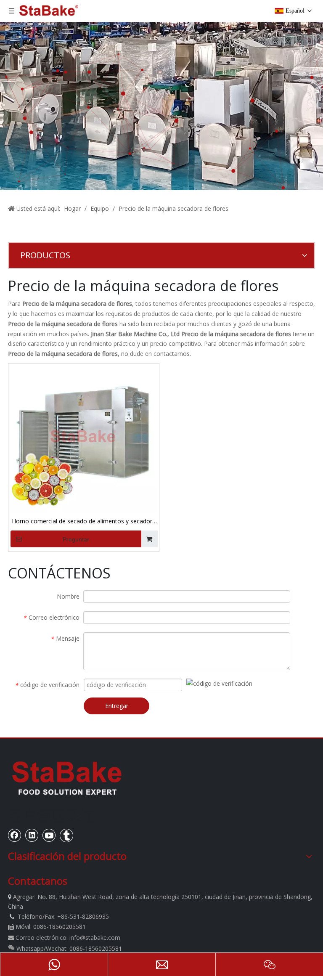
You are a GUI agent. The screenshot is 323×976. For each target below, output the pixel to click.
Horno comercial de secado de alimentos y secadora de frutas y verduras (84, 521)
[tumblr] (66, 835)
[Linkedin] (32, 835)
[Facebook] (14, 835)
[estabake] (67, 778)
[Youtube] (49, 835)
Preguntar (76, 539)
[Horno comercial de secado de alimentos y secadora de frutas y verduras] (84, 438)
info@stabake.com (94, 938)
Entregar (116, 706)
